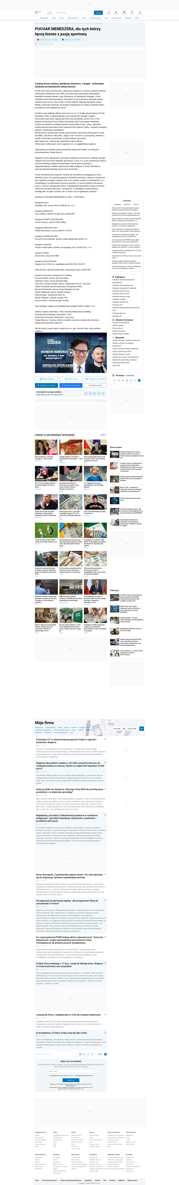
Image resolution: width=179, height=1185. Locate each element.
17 (114, 384)
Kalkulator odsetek (95, 1143)
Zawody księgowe (40, 1123)
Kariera (97, 1159)
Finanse (74, 731)
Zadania (37, 1140)
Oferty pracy (129, 1149)
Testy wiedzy (57, 1151)
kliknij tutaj (81, 1092)
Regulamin (88, 1159)
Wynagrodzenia (57, 1116)
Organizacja (38, 1136)
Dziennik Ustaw (75, 1136)
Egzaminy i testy (58, 1143)
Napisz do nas (72, 379)
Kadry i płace (39, 1145)
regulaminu (71, 1079)
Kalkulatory (120, 280)
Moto (106, 18)
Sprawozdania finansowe (115, 1123)
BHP (54, 1123)
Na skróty (129, 1133)
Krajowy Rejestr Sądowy (121, 337)
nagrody (73, 113)
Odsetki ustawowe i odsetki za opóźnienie (126, 344)
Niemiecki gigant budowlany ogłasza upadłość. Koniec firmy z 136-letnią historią (126, 266)
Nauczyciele (56, 1140)
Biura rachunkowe (114, 1111)
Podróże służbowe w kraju (121, 358)
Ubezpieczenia (57, 1118)
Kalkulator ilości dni (119, 317)
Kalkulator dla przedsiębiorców (123, 289)
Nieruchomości (117, 18)
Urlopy (55, 1120)
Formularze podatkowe (132, 1145)
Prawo (84, 18)
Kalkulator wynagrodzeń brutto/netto (124, 292)
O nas (37, 1159)
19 (123, 384)
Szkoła (55, 1138)
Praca (73, 1123)
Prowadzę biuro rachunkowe (116, 1116)
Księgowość (44, 18)
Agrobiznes (89, 734)
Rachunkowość (39, 1116)
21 (131, 384)
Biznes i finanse (94, 1114)
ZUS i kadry (38, 1120)
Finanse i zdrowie (95, 1125)
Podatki (80, 734)
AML (109, 1125)
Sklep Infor (74, 1125)
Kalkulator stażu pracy (96, 1145)
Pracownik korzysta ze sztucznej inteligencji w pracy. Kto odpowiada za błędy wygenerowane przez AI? (126, 271)
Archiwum (129, 1138)
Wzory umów (130, 1143)
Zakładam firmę (50, 731)
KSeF (137, 18)
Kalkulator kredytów (119, 303)
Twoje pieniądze (95, 18)
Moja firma (48, 23)
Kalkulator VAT (117, 308)
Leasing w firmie (84, 731)
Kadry (54, 18)
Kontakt (112, 1159)
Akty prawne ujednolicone (78, 1145)
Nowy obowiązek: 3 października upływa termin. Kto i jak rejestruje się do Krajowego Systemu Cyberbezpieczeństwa (126, 234)
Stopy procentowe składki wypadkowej (125, 352)
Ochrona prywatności (49, 1159)
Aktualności (56, 23)
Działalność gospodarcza (121, 326)
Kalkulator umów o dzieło (121, 297)
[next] (105, 1058)
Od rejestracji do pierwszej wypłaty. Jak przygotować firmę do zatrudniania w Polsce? (125, 239)
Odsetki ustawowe (113, 1145)
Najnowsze (127, 208)
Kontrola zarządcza (119, 334)
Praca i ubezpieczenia (61, 734)
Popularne (118, 208)
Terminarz (119, 379)
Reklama (121, 1159)
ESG (71, 736)
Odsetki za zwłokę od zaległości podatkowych (123, 348)
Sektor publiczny (73, 18)
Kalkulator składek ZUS (120, 306)
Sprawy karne (75, 1116)
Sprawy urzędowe (76, 1120)
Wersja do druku (48, 379)
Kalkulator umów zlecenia (121, 294)
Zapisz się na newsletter (98, 379)
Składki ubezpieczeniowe (115, 1140)
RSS (104, 1159)
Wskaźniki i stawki (114, 1133)
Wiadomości (129, 1114)
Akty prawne (75, 1133)
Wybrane (136, 208)
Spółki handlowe (118, 329)
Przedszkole (56, 1136)
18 (119, 384)
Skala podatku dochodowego (116, 1147)
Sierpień (130, 379)
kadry (102, 180)
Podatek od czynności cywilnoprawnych (126, 361)
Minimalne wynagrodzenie (115, 1138)
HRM (54, 1125)
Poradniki (47, 736)
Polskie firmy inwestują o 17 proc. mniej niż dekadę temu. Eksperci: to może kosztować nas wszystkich (126, 250)
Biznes (61, 18)
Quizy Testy (116, 369)
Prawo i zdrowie (76, 1127)
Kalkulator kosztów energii (121, 300)
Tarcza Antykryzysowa (60, 736)
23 (139, 384)
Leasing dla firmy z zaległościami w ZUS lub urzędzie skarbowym (126, 255)
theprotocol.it (130, 1147)
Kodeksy (73, 1147)
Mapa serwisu (132, 1159)
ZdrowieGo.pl (130, 1136)
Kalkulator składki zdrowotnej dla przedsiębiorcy (123, 285)
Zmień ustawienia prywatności (70, 1159)
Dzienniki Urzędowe (77, 1140)
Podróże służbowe (113, 1143)
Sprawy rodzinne (76, 1114)
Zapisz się (70, 1084)
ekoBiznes (38, 736)
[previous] (80, 1058)
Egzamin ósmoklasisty (59, 1149)
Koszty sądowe (118, 332)
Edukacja (128, 18)
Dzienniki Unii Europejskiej (79, 1143)
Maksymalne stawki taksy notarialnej (125, 363)
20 (127, 384)
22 (135, 384)
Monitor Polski (75, 1138)
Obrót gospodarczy (40, 1118)
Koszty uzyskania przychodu (122, 355)
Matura (55, 1147)
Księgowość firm (40, 1111)
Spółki (60, 731)
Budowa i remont (131, 1120)
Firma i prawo (116, 451)
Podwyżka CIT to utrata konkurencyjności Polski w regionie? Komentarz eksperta (125, 212)
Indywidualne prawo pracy (61, 1114)
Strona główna (39, 23)
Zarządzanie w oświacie (60, 1145)
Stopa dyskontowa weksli (121, 366)
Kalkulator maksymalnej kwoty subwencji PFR (126, 313)
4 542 (100, 1058)
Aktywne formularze (124, 323)
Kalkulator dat (117, 320)
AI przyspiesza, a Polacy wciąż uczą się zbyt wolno (126, 260)
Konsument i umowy (77, 1118)
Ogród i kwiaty (130, 1123)
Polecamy (114, 594)
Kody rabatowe (130, 1140)
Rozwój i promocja (40, 1143)
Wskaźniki (119, 341)
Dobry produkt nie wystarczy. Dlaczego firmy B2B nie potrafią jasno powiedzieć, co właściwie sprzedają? (126, 223)
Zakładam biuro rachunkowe (116, 1114)
